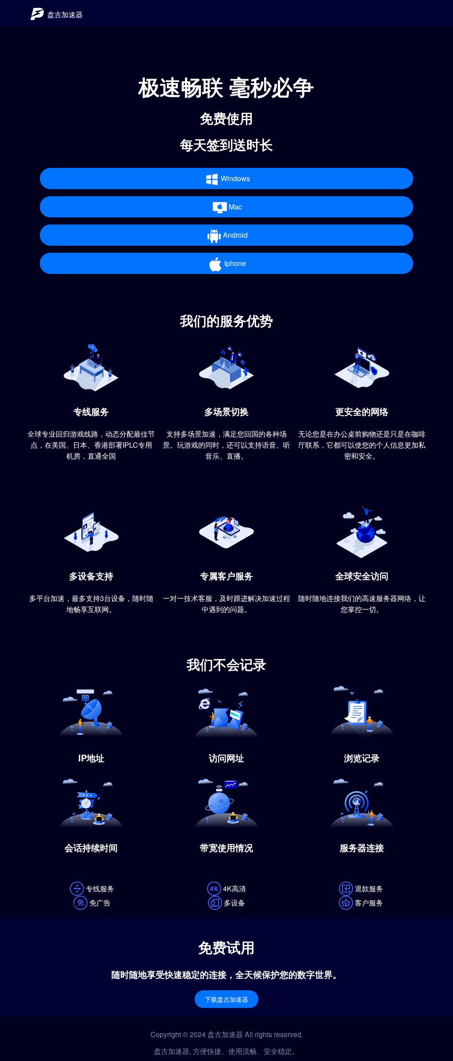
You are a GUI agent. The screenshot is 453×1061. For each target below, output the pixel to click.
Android (235, 235)
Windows (235, 178)
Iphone (235, 263)
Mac (235, 207)
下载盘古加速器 (226, 999)
